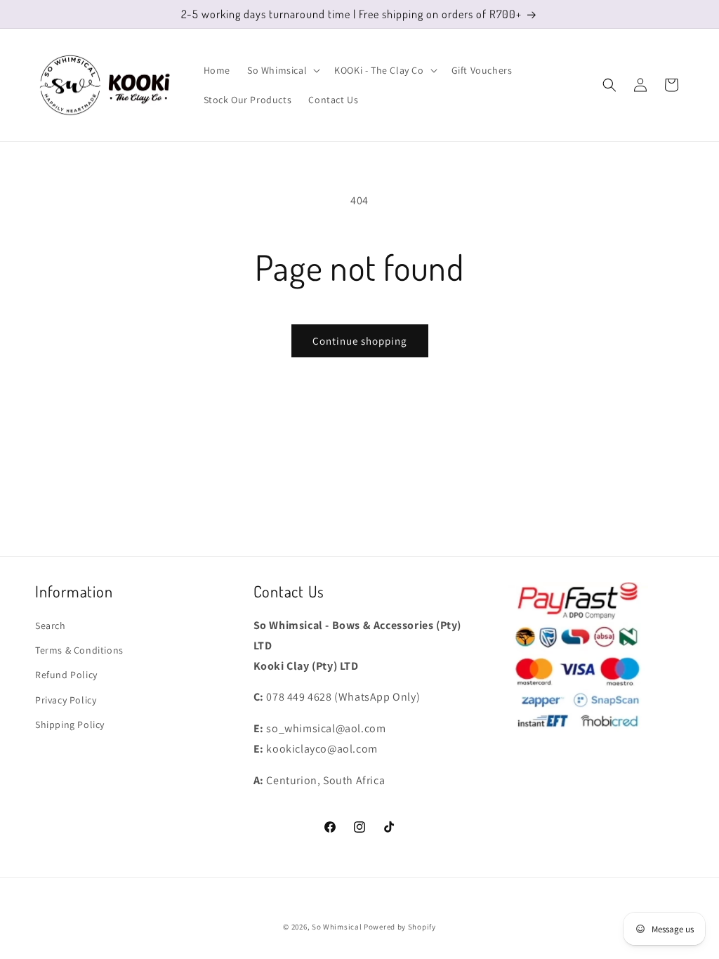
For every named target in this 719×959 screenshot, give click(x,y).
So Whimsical (337, 927)
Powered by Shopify (400, 927)
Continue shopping (359, 341)
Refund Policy (66, 674)
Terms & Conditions (79, 650)
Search (50, 625)
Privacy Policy (65, 700)
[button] (282, 70)
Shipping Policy (70, 724)
